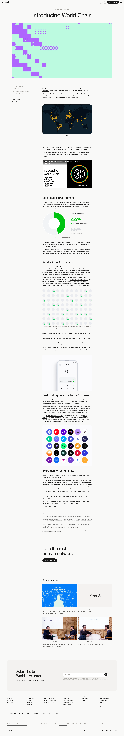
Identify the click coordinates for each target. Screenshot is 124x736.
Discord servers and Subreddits (79, 279)
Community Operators (68, 702)
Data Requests (96, 730)
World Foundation (104, 698)
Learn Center (103, 700)
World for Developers (49, 702)
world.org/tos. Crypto (74, 520)
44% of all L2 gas (66, 237)
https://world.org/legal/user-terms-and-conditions (17, 724)
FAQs (101, 704)
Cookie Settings (65, 730)
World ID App (10, 700)
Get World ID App (49, 560)
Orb (77, 97)
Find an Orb (66, 698)
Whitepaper (84, 696)
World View (29, 702)
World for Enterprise (49, 698)
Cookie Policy (72, 730)
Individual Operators (68, 700)
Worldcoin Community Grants (54, 415)
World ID (68, 97)
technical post (85, 253)
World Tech (29, 704)
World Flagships (30, 698)
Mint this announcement (49, 506)
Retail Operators (67, 704)
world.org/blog (84, 530)
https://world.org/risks (63, 724)
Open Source (85, 698)
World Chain (10, 702)
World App (76, 403)
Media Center (103, 696)
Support (102, 702)
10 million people (57, 93)
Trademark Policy (87, 730)
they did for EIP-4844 (58, 484)
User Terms (102, 730)
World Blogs (29, 700)
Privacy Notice (83, 680)
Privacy (83, 700)
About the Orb (66, 696)
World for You (47, 696)
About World (29, 696)
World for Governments (50, 700)
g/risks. (67, 522)
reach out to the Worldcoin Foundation (72, 421)
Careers (102, 707)
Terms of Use (45, 527)
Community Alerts (113, 730)
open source (58, 480)
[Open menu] (121, 2)
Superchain (56, 253)
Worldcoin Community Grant (61, 501)
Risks (74, 527)
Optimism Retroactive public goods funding (64, 419)
